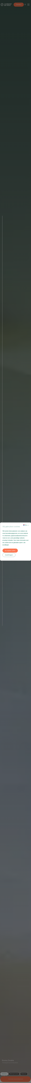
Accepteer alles (10, 550)
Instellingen (9, 555)
